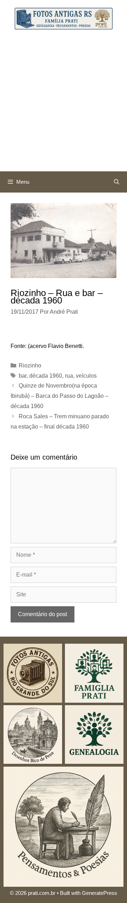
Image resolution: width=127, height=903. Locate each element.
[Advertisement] (63, 104)
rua (69, 376)
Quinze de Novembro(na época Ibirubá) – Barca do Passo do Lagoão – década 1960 (59, 396)
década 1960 (45, 376)
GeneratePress (99, 893)
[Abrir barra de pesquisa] (116, 182)
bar (22, 376)
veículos (86, 376)
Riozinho (30, 365)
